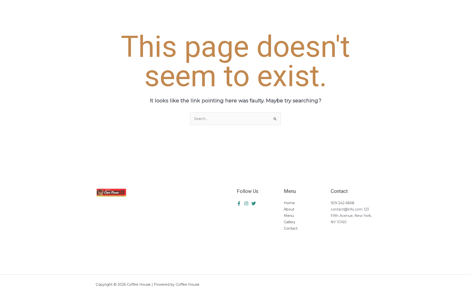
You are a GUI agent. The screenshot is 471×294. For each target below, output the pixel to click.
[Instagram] (253, 203)
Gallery (289, 222)
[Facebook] (239, 203)
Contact (291, 228)
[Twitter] (246, 203)
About (289, 209)
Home (289, 203)
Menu (289, 215)
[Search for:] (235, 119)
